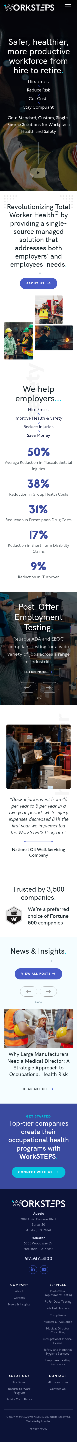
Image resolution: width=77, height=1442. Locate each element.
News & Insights (19, 1304)
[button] (38, 173)
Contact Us (58, 1389)
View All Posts (36, 974)
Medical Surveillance (58, 1322)
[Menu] (68, 6)
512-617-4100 (38, 1259)
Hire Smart (19, 1382)
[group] (38, 459)
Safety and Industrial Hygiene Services (58, 1351)
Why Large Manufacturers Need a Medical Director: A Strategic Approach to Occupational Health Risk (38, 1064)
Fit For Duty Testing (57, 1301)
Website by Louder (38, 1421)
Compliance (58, 1315)
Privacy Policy (38, 1428)
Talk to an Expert (58, 1382)
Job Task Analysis (58, 1308)
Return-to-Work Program (19, 1391)
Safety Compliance (19, 1399)
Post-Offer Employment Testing (57, 1293)
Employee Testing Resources (57, 1362)
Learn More (35, 672)
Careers (19, 1298)
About (19, 1291)
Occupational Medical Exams (58, 1341)
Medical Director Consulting (57, 1330)
